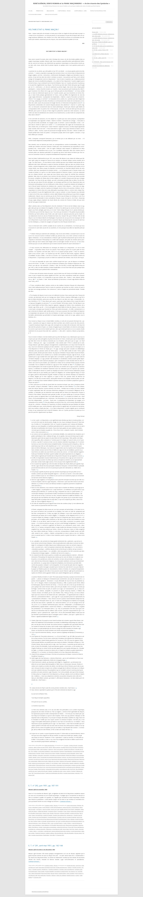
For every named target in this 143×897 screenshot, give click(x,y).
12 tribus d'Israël (73, 745)
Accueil (30, 11)
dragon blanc (38, 813)
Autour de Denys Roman (34, 14)
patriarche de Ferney (62, 827)
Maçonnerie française (73, 759)
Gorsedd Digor (39, 815)
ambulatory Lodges (37, 807)
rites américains (42, 875)
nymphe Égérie (62, 873)
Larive (38, 757)
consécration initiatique (44, 751)
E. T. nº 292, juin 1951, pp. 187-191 (43, 785)
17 (48, 386)
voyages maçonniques (69, 773)
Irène (68, 819)
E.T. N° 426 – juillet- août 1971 (99, 58)
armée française (67, 807)
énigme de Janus (71, 865)
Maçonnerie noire (61, 825)
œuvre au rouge (55, 809)
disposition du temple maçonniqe (47, 867)
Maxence (81, 825)
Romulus (48, 875)
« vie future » (39, 809)
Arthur (81, 807)
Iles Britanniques (62, 819)
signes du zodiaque (61, 875)
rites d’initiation (79, 769)
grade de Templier (47, 815)
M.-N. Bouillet (53, 825)
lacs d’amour (72, 871)
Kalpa (39, 821)
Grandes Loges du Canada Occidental (66, 817)
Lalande (34, 757)
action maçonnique (72, 805)
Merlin (30, 827)
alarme (50, 747)
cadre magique (44, 749)
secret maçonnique (76, 831)
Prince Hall (70, 827)
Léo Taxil (58, 821)
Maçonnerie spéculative (72, 825)
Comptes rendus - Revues (51, 805)
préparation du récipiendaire (63, 765)
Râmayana (49, 829)
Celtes (82, 809)
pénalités (81, 763)
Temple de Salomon (40, 833)
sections (68, 771)
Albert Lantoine (56, 747)
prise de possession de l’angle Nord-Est (56, 767)
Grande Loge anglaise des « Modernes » (63, 815)
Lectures (64, 757)
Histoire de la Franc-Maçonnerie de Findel (47, 819)
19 (63, 396)
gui (36, 819)
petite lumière (31, 765)
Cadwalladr (77, 809)
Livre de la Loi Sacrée (38, 759)
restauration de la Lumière (52, 769)
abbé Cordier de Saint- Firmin (41, 747)
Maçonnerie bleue (45, 873)
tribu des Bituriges (59, 833)
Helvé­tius (35, 755)
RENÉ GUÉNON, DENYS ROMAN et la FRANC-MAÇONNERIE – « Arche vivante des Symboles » (71, 3)
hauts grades (41, 871)
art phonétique (75, 807)
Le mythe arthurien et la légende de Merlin (71, 821)
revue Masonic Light (65, 769)
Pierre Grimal (78, 873)
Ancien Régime (46, 807)
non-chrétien (54, 763)
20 (43, 402)
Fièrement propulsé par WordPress (40, 891)
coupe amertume (54, 751)
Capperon (50, 749)
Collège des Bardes (42, 811)
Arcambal (63, 747)
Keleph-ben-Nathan (71, 755)
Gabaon (70, 867)
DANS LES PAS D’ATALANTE (51, 14)
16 (38, 382)
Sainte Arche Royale (42, 771)
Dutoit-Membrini (68, 751)
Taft (32, 773)
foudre (42, 753)
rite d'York (72, 769)
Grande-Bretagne (52, 817)
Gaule (33, 815)
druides (52, 813)
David (37, 867)
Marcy (57, 761)
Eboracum (56, 813)
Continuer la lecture (66, 801)
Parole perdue (65, 763)
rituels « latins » (33, 831)
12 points (66, 745)
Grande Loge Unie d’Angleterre (39, 817)
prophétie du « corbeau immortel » (37, 829)
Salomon (53, 875)
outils (59, 763)
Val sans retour (78, 833)
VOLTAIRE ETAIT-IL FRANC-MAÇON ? (43, 29)
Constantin (60, 811)
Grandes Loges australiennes (66, 869)
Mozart (52, 873)
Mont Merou (35, 827)
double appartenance (61, 867)
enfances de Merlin (65, 813)
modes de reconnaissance (38, 763)
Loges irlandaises (36, 825)
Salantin (50, 771)
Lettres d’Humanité (36, 873)
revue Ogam (66, 829)
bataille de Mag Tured (65, 809)
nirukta (40, 827)
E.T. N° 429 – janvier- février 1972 (100, 50)
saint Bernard (47, 831)
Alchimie (79, 805)
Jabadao (72, 819)
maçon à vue (48, 759)
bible (38, 749)
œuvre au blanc (47, 809)
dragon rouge (46, 813)
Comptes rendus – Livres (80, 11)
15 (73, 364)
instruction (40, 755)
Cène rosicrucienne (58, 749)
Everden (38, 753)
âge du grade (31, 809)
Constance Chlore (52, 811)
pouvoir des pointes (51, 765)
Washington (46, 835)
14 (49, 302)
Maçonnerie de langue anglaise (59, 759)
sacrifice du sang (32, 771)
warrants (77, 773)
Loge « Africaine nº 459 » (44, 823)
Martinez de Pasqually (65, 761)
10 (80, 243)
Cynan (65, 811)
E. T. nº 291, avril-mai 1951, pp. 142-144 (45, 845)
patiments (76, 763)
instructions (46, 755)
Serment (73, 771)
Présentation (39, 11)
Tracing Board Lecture (39, 773)
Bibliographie (50, 11)
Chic (32, 751)
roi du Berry (41, 831)
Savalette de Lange (57, 771)
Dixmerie (61, 751)
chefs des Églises (32, 811)
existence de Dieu (74, 813)
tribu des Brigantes (69, 833)
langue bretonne (51, 821)
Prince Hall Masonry (79, 827)
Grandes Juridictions (54, 869)
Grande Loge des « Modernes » (40, 869)
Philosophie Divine (40, 765)
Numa (56, 873)
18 (74, 386)
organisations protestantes (50, 827)
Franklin (58, 753)
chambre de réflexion (69, 749)
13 (41, 300)
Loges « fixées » (68, 823)
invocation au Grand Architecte (57, 755)
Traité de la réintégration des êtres (54, 773)
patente (71, 763)
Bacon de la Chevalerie (72, 747)
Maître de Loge (52, 761)
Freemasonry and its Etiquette (67, 753)
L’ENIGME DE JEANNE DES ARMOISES (101, 66)
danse (68, 811)
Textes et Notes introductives (98, 11)
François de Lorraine (50, 753)
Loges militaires (45, 825)
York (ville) (52, 835)
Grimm (77, 753)
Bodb (72, 809)
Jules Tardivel (34, 821)
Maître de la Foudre (43, 761)
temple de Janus (71, 875)
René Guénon (41, 769)
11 (35, 279)
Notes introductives (49, 745)
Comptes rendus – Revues (64, 11)
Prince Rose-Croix (40, 767)
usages (77, 875)
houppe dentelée (49, 871)
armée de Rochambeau (56, 807)
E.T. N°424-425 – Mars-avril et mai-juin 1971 (102, 62)
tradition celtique (50, 833)
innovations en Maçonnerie (61, 871)
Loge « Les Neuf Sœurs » (57, 823)
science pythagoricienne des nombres (61, 831)
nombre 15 (48, 763)
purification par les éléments (73, 767)
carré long (78, 865)
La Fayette (43, 821)
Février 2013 (95, 32)
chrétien (35, 751)
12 (38, 281)
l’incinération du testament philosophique (51, 757)
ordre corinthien (70, 873)
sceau (64, 771)
